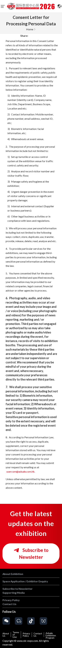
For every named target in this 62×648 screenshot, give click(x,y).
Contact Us (38, 634)
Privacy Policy (26, 634)
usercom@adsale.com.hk (20, 471)
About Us (5, 634)
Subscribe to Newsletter (33, 553)
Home (29, 29)
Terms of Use (16, 634)
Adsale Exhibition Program (51, 635)
